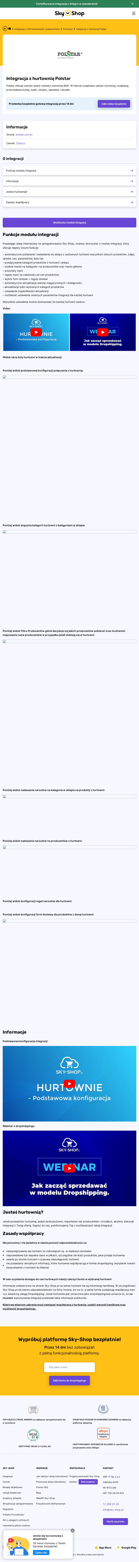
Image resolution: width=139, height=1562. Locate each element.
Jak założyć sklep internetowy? (52, 1476)
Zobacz (20, 143)
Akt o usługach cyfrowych (16, 1520)
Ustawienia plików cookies (16, 1525)
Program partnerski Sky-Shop (85, 1476)
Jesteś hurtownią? (16, 191)
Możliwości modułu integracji (69, 222)
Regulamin (8, 1509)
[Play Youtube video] (36, 332)
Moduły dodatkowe (12, 1487)
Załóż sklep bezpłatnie (114, 103)
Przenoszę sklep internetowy (51, 1481)
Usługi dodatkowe (12, 1492)
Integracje (8, 1476)
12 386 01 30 (111, 1504)
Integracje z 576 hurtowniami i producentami (37, 29)
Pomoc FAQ (42, 1487)
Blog (38, 1492)
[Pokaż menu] (133, 13)
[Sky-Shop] (69, 15)
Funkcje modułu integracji (21, 170)
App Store (104, 1547)
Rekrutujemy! (88, 1481)
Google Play (128, 1547)
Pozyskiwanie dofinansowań (50, 1503)
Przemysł (68, 29)
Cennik (6, 1481)
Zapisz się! (41, 1552)
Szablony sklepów (12, 1498)
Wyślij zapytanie (115, 1521)
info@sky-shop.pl (113, 1509)
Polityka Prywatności (13, 1514)
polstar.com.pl (24, 134)
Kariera (73, 1481)
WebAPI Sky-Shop (45, 1498)
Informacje (12, 181)
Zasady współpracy (17, 202)
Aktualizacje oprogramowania (18, 1503)
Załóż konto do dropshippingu (69, 1380)
